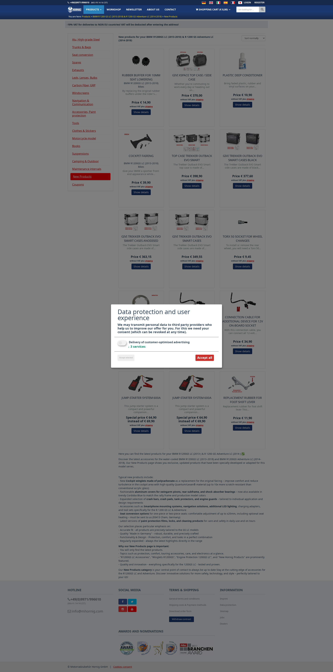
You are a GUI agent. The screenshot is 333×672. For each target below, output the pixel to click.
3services (137, 347)
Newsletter (134, 9)
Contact (170, 9)
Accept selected (126, 358)
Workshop (114, 9)
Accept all (204, 358)
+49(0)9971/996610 (79, 2)
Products (93, 9)
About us (153, 9)
